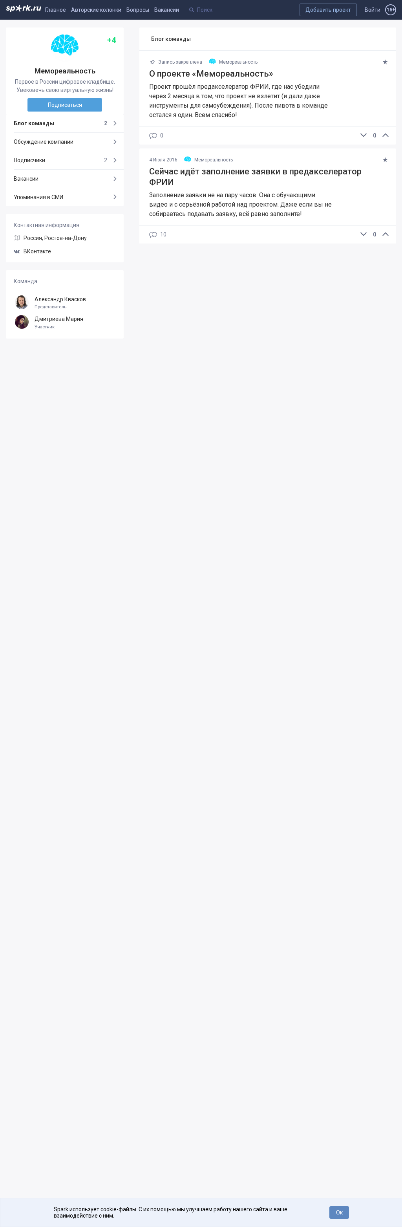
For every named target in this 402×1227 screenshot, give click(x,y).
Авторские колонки (96, 10)
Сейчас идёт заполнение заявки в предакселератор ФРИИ (255, 177)
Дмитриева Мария (59, 323)
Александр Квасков (60, 303)
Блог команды (60, 123)
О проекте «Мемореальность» (211, 74)
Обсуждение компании (43, 142)
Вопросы (137, 10)
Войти (372, 10)
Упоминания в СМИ (38, 197)
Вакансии (166, 10)
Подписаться (65, 105)
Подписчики (60, 160)
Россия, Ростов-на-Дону (55, 238)
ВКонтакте (37, 251)
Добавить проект (328, 10)
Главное (55, 10)
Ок (339, 1212)
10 (163, 235)
